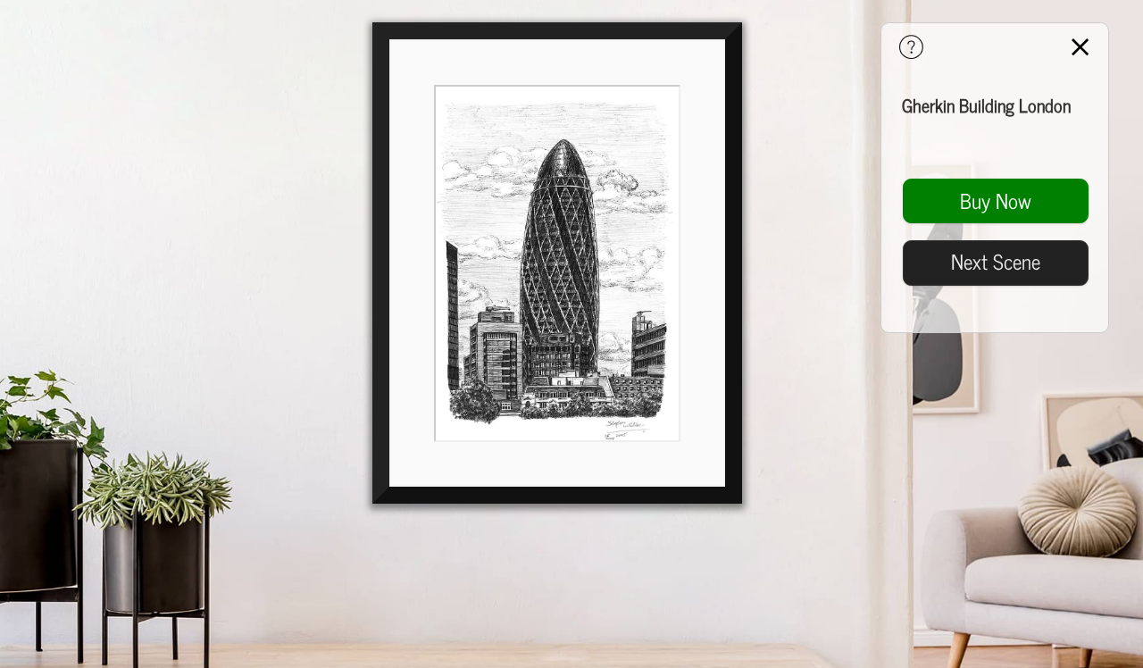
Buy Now (995, 200)
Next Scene (995, 261)
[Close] (1080, 48)
